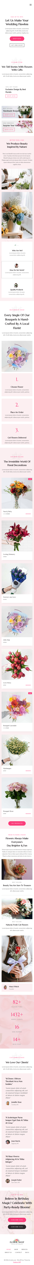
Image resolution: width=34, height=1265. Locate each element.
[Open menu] (30, 4)
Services (25, 1249)
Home (9, 1249)
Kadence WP (17, 1262)
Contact (18, 1252)
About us (8, 1252)
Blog (27, 1252)
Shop (16, 1249)
